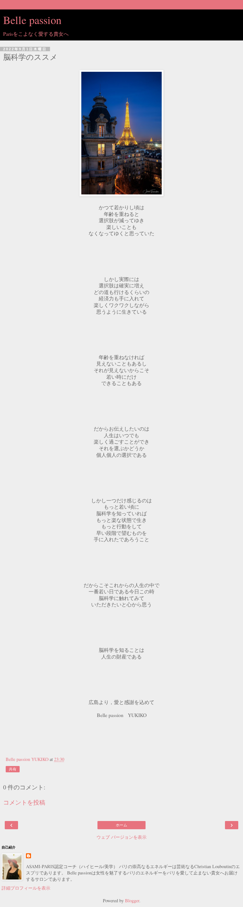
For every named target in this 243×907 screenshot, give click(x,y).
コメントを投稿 (24, 802)
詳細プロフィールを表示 (26, 888)
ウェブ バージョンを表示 (121, 837)
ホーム (121, 825)
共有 (12, 769)
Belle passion (32, 20)
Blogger (132, 901)
